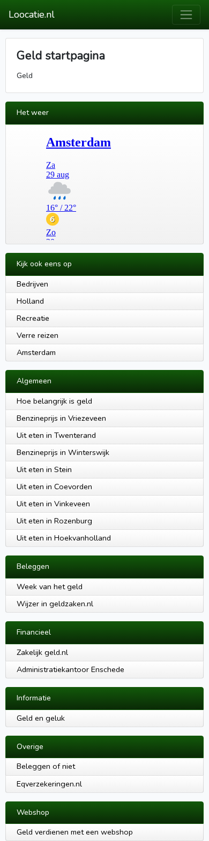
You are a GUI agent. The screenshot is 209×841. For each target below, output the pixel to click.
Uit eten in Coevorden (54, 486)
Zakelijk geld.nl (42, 652)
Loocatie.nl (32, 14)
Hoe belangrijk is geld (54, 401)
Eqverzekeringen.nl (49, 783)
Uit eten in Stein (44, 469)
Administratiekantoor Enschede (70, 669)
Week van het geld (50, 586)
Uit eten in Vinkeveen (53, 503)
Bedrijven (32, 284)
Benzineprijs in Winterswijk (63, 452)
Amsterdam (36, 352)
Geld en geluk (41, 718)
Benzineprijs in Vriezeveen (61, 418)
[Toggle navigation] (186, 15)
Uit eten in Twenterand (56, 435)
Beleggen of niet (46, 766)
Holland (30, 301)
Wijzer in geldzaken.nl (55, 603)
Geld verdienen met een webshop (75, 832)
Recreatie (33, 318)
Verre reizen (37, 335)
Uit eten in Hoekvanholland (64, 538)
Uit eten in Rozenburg (54, 520)
